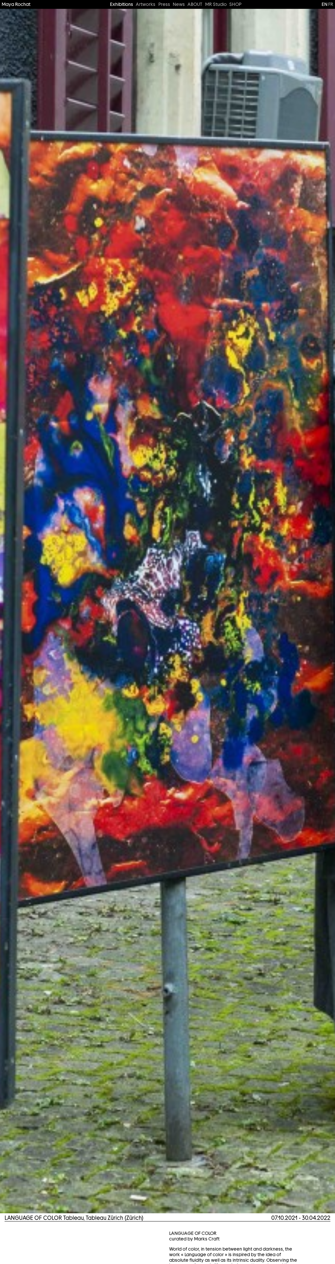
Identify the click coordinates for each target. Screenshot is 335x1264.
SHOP (235, 4)
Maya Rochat (16, 4)
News (179, 4)
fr (330, 4)
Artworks (145, 4)
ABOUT (194, 4)
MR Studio (216, 4)
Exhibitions (121, 4)
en (324, 4)
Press (164, 4)
